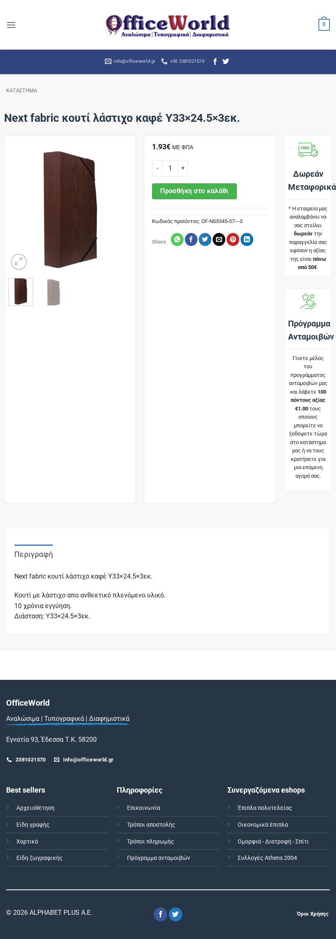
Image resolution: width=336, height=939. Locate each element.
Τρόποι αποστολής (151, 824)
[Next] (119, 210)
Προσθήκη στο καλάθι (194, 191)
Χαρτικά (27, 841)
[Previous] (21, 210)
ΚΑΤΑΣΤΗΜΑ (21, 90)
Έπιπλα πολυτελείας (265, 808)
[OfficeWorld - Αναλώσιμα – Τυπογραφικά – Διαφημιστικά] (168, 24)
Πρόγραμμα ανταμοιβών (158, 858)
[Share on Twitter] (205, 239)
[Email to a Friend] (219, 239)
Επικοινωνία (143, 808)
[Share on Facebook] (191, 239)
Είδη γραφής (33, 824)
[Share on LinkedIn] (247, 239)
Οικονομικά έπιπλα (263, 824)
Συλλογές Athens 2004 (267, 858)
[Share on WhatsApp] (177, 239)
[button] (11, 25)
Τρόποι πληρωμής (150, 841)
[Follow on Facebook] (215, 62)
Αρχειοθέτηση (35, 808)
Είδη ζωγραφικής (39, 858)
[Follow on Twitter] (225, 62)
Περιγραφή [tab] (33, 554)
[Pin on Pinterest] (233, 239)
